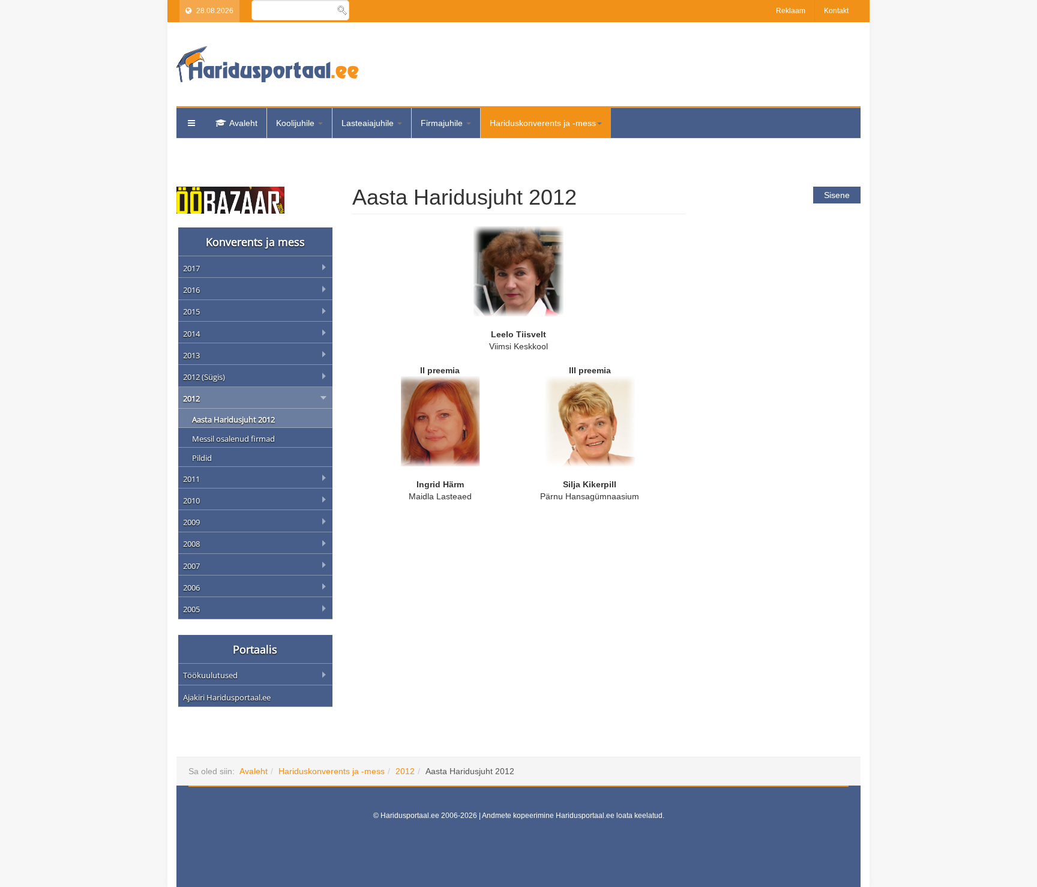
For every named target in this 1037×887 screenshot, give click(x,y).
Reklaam (790, 11)
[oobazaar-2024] (230, 199)
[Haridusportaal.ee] (267, 64)
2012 (405, 771)
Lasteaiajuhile (368, 123)
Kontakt (836, 11)
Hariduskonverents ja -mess (543, 123)
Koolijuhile (296, 123)
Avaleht (243, 123)
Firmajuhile (443, 123)
